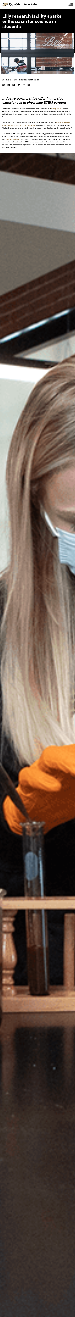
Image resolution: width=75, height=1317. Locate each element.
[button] (28, 85)
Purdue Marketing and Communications (27, 80)
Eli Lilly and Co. (56, 108)
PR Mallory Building (12, 139)
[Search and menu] (70, 4)
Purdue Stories (30, 4)
